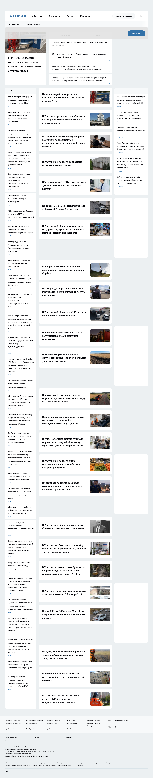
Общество (37, 16)
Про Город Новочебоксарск (35, 720)
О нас (37, 737)
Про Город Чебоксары (12, 720)
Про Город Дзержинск (12, 729)
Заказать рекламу (33, 24)
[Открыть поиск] (141, 16)
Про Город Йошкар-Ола (13, 723)
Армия (70, 16)
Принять (136, 33)
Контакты (68, 737)
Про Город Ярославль (53, 720)
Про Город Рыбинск (52, 723)
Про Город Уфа (72, 723)
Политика (85, 16)
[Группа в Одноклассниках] (116, 727)
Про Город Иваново (93, 720)
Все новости (14, 24)
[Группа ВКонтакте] (110, 727)
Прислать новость (124, 16)
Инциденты (54, 16)
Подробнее (79, 765)
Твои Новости (71, 729)
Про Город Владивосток (34, 729)
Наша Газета (71, 720)
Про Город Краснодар (53, 729)
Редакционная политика (13, 741)
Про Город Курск (31, 723)
